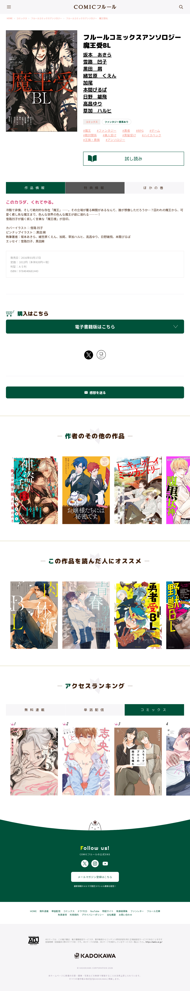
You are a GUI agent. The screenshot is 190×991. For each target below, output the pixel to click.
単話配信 (56, 911)
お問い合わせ (125, 914)
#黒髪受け (129, 135)
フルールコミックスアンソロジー (46, 18)
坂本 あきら (97, 54)
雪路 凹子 (95, 61)
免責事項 (62, 914)
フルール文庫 (153, 911)
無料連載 (44, 911)
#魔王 (87, 130)
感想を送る (95, 392)
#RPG (140, 130)
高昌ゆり (92, 103)
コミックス (22, 18)
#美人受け (109, 135)
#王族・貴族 (91, 140)
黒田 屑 (92, 68)
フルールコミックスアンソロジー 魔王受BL (87, 18)
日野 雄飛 (95, 96)
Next (174, 489)
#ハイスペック (151, 135)
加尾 (88, 82)
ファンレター (137, 911)
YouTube (94, 911)
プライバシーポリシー (93, 914)
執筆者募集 (122, 911)
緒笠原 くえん (99, 75)
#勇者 (126, 130)
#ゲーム (154, 130)
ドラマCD (82, 911)
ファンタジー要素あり (116, 122)
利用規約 (74, 914)
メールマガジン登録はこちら (95, 877)
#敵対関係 (90, 135)
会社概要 (111, 914)
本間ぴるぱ (95, 89)
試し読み (133, 159)
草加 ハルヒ (97, 110)
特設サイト (107, 911)
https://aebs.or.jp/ (154, 942)
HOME (10, 18)
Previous (15, 489)
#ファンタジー (106, 130)
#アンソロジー (115, 140)
